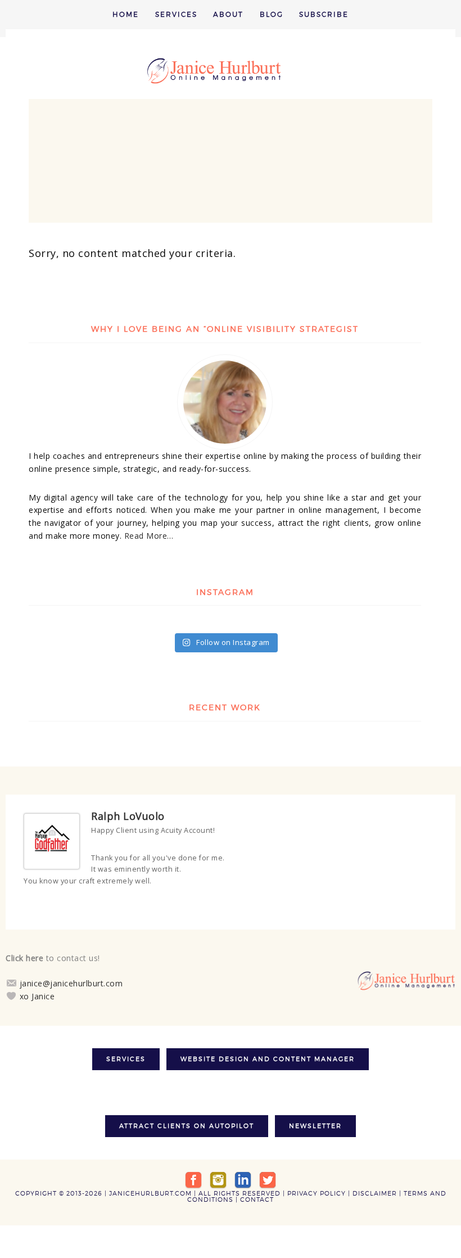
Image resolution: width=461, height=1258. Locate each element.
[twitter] (267, 1173)
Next (433, 902)
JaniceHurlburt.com (150, 1187)
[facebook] (193, 1173)
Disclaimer (374, 1187)
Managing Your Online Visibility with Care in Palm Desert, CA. (230, 70)
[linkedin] (243, 1173)
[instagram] (218, 1173)
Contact (257, 1193)
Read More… (149, 535)
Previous (423, 902)
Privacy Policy (316, 1187)
